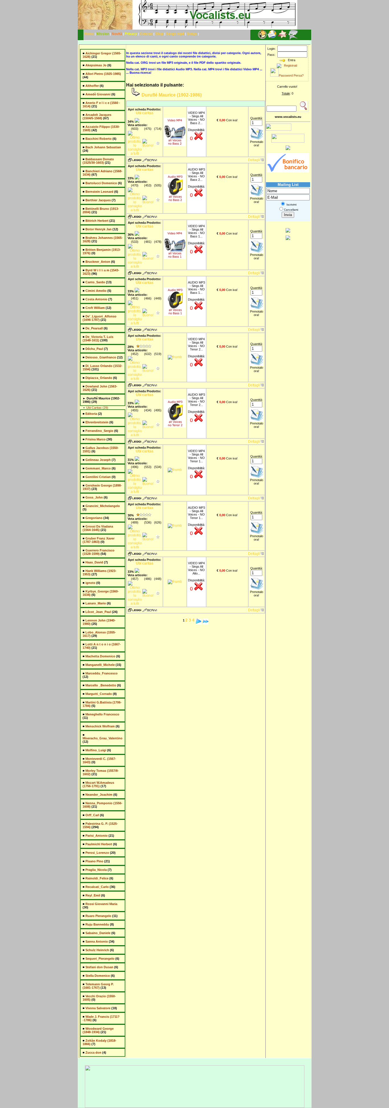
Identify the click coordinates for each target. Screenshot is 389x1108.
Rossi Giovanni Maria (101, 904)
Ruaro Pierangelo (98, 916)
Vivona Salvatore (97, 1008)
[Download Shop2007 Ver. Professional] (288, 231)
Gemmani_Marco (98, 468)
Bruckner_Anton (97, 261)
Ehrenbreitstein (96, 422)
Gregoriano (94, 518)
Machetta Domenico (100, 656)
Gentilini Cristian (98, 477)
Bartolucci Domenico (101, 183)
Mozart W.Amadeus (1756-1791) (98, 784)
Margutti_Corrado (98, 693)
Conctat (146, 34)
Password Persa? (291, 75)
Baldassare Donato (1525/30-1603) (98, 160)
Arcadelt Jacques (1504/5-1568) (97, 116)
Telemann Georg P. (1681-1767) (98, 985)
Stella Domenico (97, 975)
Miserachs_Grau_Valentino (102, 738)
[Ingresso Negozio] (262, 38)
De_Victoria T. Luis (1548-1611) (98, 338)
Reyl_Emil (92, 895)
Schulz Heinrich (97, 950)
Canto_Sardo (95, 282)
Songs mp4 (175, 34)
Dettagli (254, 160)
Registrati (289, 65)
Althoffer (92, 85)
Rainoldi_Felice (96, 878)
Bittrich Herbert (96, 220)
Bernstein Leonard (99, 191)
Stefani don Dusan (99, 967)
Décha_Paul (94, 348)
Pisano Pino (94, 861)
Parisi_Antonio (96, 835)
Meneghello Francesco (102, 714)
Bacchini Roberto (98, 138)
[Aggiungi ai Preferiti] (282, 38)
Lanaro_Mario (95, 603)
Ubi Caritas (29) (97, 407)
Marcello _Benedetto (100, 685)
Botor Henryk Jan (98, 229)
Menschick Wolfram (100, 726)
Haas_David (94, 562)
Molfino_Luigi (95, 750)
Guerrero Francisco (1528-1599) (98, 552)
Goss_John (94, 497)
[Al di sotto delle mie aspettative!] (157, 144)
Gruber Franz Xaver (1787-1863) (98, 540)
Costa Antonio (96, 299)
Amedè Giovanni (97, 94)
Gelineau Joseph (98, 459)
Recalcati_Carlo (97, 887)
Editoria (91, 413)
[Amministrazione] (293, 38)
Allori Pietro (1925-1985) (103, 73)
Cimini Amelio (96, 290)
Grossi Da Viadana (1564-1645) (98, 528)
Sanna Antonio (96, 941)
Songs (192, 34)
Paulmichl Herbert (98, 844)
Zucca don (93, 1052)
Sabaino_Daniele (97, 933)
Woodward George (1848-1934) (98, 1030)
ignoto (90, 582)
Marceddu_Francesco (101, 673)
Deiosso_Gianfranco (100, 357)
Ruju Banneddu (97, 924)
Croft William (95, 307)
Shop (159, 34)
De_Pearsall (94, 328)
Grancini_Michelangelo (102, 506)
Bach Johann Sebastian (103, 147)
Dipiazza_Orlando (98, 377)
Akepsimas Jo (96, 65)
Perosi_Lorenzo (97, 852)
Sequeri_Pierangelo (99, 958)
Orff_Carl (92, 815)
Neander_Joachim (98, 794)
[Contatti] (272, 38)
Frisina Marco (95, 439)
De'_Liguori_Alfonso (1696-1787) (99, 318)
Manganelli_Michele (100, 664)
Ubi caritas (144, 113)
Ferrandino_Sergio (99, 430)
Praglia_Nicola (96, 869)
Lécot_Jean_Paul (98, 611)
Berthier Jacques (98, 200)
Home (89, 34)
